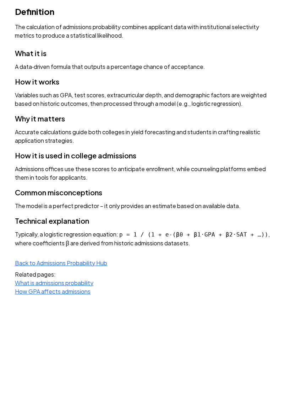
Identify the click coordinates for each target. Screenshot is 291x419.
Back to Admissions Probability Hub (61, 263)
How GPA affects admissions (52, 291)
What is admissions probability (54, 283)
